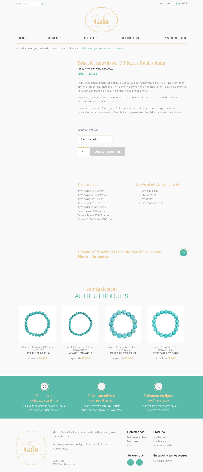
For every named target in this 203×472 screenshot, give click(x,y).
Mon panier (133, 441)
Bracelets (88, 37)
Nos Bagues (159, 437)
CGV (129, 445)
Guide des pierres (176, 37)
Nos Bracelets (160, 441)
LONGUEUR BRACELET (88, 130)
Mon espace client (137, 437)
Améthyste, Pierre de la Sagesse (44, 48)
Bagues (53, 37)
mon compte (163, 3)
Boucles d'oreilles (129, 37)
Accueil (20, 48)
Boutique (21, 37)
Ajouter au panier (107, 151)
